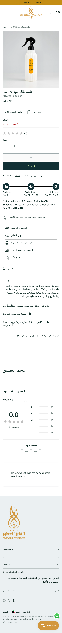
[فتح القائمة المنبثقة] (4, 13)
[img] (13, 133)
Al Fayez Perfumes (12, 95)
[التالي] (46, 2)
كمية (5, 139)
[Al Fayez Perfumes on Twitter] (9, 601)
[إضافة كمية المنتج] (14, 146)
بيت (4, 27)
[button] (43, 407)
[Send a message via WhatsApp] (56, 615)
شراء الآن (31, 166)
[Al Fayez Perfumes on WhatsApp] (14, 601)
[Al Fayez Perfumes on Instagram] (4, 601)
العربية (5, 612)
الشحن (17, 175)
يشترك (56, 590)
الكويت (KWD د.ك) (23, 612)
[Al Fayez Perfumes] (31, 12)
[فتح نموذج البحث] (51, 13)
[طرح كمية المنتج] (5, 146)
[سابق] (15, 2)
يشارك (10, 268)
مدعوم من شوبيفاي (10, 622)
